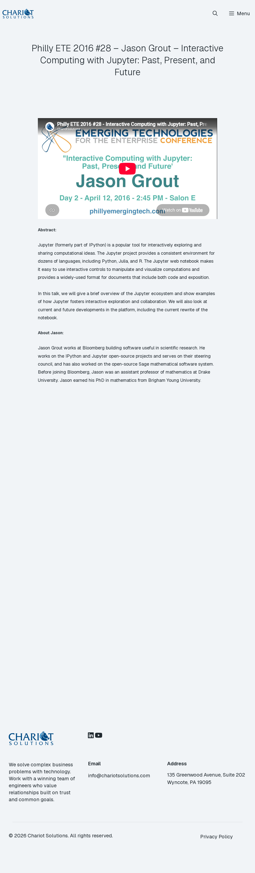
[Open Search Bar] (215, 13)
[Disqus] (127, 479)
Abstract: (47, 230)
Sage (144, 364)
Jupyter (100, 356)
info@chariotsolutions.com (119, 775)
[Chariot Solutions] (18, 13)
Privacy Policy (216, 836)
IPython (73, 356)
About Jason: (51, 332)
